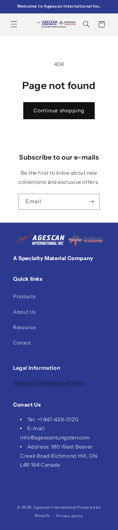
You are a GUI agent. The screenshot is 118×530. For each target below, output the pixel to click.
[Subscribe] (91, 202)
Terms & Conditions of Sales (49, 383)
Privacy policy (69, 516)
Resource (24, 327)
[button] (13, 24)
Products (24, 296)
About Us (24, 312)
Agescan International (54, 507)
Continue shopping (59, 110)
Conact (22, 343)
